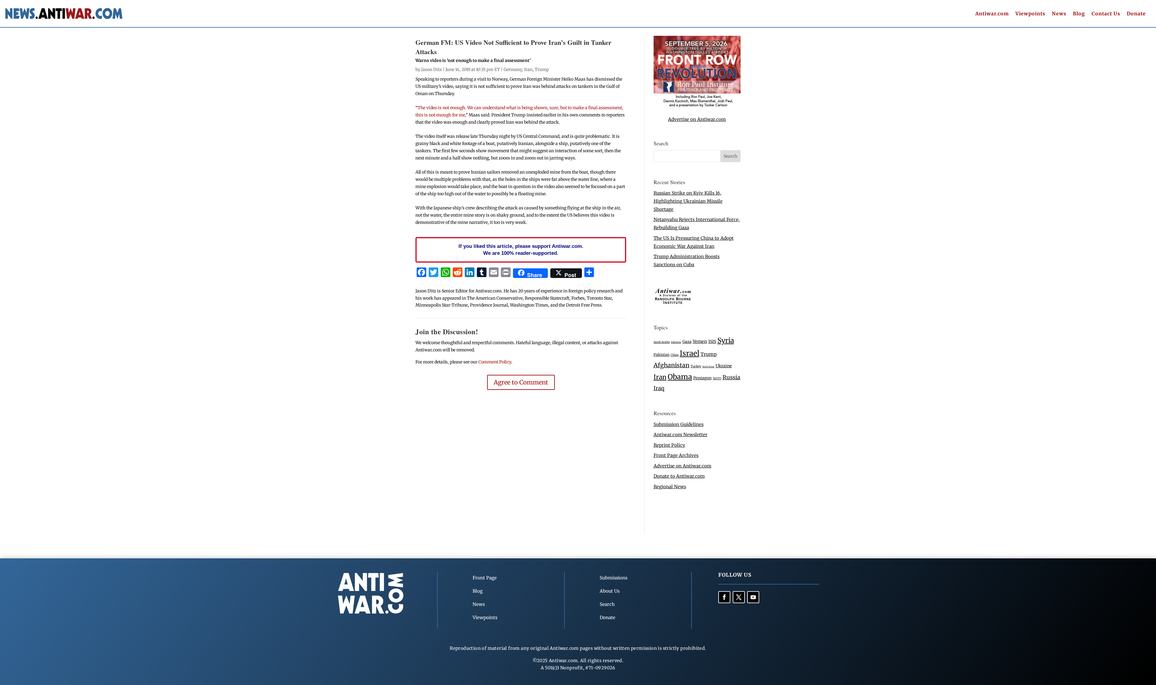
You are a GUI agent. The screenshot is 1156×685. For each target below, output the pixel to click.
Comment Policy (494, 362)
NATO (717, 378)
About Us (610, 591)
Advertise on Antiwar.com (697, 119)
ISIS (712, 341)
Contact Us (1106, 14)
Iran (528, 69)
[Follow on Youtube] (753, 597)
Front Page (485, 578)
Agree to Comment (521, 382)
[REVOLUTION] (697, 106)
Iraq (659, 388)
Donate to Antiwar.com (679, 476)
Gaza (686, 341)
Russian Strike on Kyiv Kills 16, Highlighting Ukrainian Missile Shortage (688, 201)
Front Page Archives (676, 455)
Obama (680, 376)
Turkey (696, 366)
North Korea (708, 366)
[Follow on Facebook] (724, 597)
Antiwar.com (992, 14)
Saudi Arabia (662, 342)
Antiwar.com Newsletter (680, 434)
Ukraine (724, 366)
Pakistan (662, 354)
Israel (689, 353)
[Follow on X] (739, 597)
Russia (731, 377)
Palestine (676, 342)
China (675, 355)
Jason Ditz (431, 69)
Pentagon (702, 378)
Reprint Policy (669, 445)
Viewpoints (1030, 14)
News (1059, 14)
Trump (542, 69)
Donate (1136, 14)
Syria (725, 340)
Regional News (670, 486)
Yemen (700, 341)
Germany (513, 69)
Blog (1079, 14)
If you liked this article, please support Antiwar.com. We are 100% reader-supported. (520, 249)
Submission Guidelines (679, 424)
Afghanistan (671, 365)
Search (607, 604)
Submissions (613, 578)
